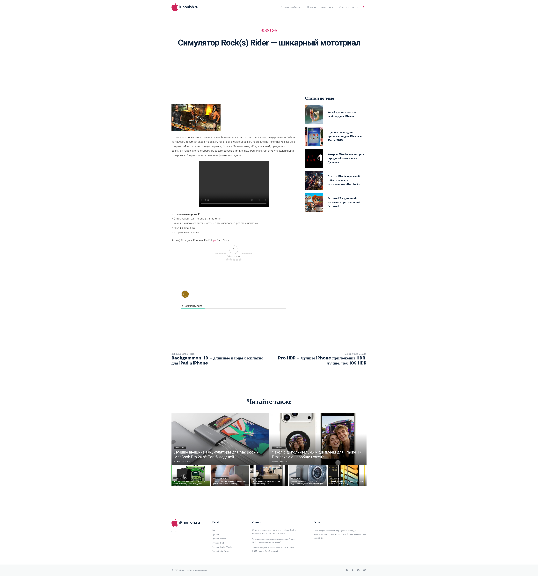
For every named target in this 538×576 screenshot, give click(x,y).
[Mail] (346, 570)
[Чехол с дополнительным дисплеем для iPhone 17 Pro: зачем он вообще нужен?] (318, 439)
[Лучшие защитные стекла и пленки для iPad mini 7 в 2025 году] (347, 475)
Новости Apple (279, 448)
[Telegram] (358, 570)
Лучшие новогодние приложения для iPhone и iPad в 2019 (345, 136)
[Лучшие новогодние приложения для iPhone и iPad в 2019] (314, 136)
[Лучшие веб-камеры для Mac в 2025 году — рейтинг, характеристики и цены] (308, 475)
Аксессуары (180, 448)
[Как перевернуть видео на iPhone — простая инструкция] (269, 475)
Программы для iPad (220, 478)
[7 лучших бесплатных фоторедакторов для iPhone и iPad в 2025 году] (230, 475)
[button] (363, 7)
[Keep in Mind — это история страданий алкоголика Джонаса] (314, 158)
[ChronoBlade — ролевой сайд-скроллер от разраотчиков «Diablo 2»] (314, 180)
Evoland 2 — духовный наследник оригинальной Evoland (344, 202)
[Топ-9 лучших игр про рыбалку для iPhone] (314, 114)
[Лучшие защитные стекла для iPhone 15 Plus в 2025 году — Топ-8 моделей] (190, 475)
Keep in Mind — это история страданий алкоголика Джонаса (346, 158)
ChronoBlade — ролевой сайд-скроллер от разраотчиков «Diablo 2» (344, 180)
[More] (305, 58)
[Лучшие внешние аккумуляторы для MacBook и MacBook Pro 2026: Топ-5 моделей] (220, 439)
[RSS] (352, 570)
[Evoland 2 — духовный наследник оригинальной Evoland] (314, 202)
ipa (214, 240)
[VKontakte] (364, 570)
